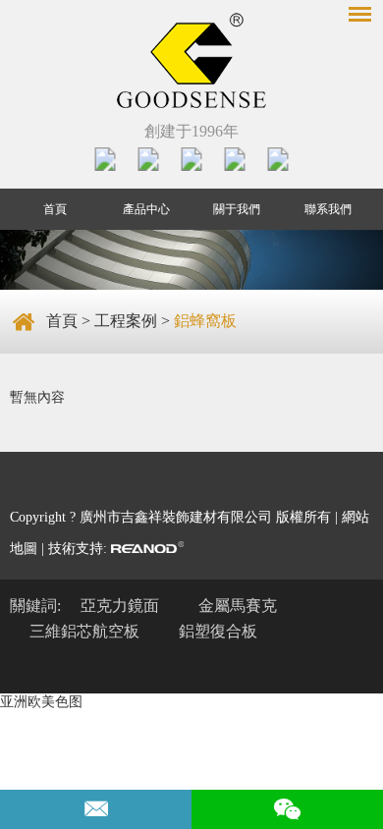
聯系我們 (328, 209)
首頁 (55, 209)
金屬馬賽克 (237, 605)
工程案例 (125, 320)
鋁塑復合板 (218, 631)
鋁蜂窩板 (205, 320)
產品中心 (146, 209)
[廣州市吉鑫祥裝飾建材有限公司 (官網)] (191, 62)
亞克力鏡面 (120, 605)
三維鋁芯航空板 (84, 631)
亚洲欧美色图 (41, 701)
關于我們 (236, 209)
